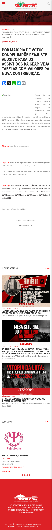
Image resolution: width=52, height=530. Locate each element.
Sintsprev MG (26, 5)
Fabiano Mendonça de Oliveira (15, 455)
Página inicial (7, 30)
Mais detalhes (6, 471)
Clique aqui (6, 146)
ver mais (47, 268)
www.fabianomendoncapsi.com (12, 467)
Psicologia (5, 458)
